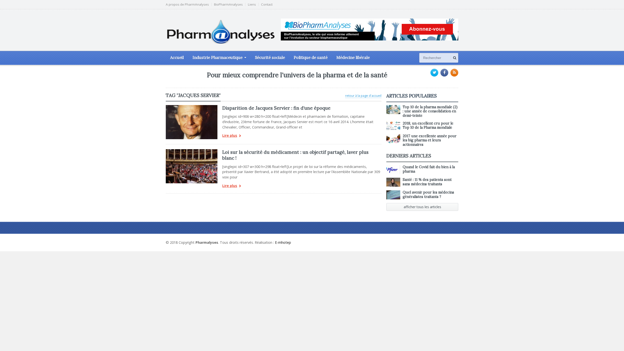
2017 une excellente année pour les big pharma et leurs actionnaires (430, 140)
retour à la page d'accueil (363, 95)
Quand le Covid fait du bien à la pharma (429, 169)
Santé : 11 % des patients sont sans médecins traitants (427, 181)
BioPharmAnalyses (228, 4)
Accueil (177, 57)
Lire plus (229, 136)
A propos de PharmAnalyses (187, 4)
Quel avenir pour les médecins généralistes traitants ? (428, 194)
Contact (267, 4)
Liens (252, 4)
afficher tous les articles (422, 207)
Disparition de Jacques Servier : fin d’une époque (276, 108)
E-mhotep (283, 242)
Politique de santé (311, 57)
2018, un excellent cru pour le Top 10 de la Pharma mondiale (428, 125)
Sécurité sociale (270, 57)
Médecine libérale (353, 57)
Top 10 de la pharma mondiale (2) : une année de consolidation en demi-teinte (430, 111)
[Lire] (191, 107)
